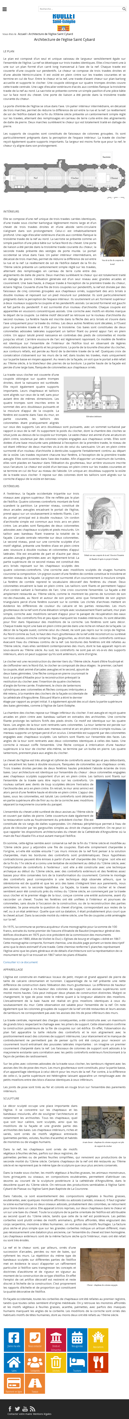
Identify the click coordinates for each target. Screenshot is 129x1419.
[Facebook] (10, 1410)
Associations (98, 1346)
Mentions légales (42, 1413)
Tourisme (77, 1371)
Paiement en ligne (14, 1391)
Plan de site (23, 2)
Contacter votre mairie (20, 1413)
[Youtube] (25, 1410)
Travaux (35, 1391)
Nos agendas (77, 1346)
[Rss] (32, 1410)
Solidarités (35, 1371)
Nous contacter (34, 1346)
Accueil (7, 2)
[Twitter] (17, 1410)
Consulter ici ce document (20, 962)
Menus (98, 1371)
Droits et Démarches (56, 1346)
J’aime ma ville (14, 1346)
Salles (13, 1371)
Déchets (56, 1371)
